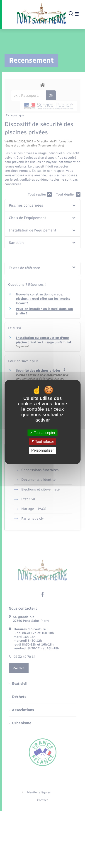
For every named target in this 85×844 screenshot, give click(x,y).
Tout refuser (44, 441)
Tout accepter (44, 433)
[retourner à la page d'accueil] (41, 14)
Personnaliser (42, 451)
